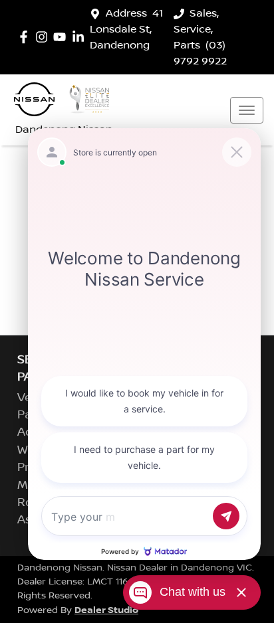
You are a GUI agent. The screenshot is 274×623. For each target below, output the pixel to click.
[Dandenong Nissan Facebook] (26, 37)
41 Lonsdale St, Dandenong (126, 29)
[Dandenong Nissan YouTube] (62, 37)
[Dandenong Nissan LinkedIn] (81, 37)
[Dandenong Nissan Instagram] (44, 37)
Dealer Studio (106, 610)
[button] (246, 110)
